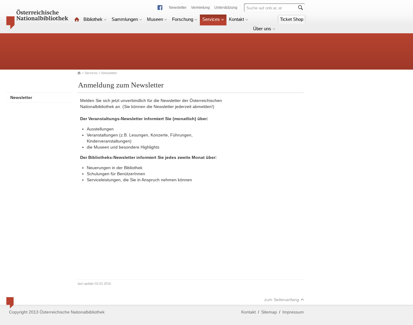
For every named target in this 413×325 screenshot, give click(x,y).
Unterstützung (225, 7)
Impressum (293, 312)
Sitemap (269, 312)
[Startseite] (77, 19)
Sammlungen (125, 19)
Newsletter (178, 7)
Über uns (262, 28)
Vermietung (200, 7)
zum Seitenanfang (281, 299)
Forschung (182, 19)
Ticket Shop (291, 19)
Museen (155, 19)
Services (211, 19)
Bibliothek (92, 19)
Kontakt (236, 19)
